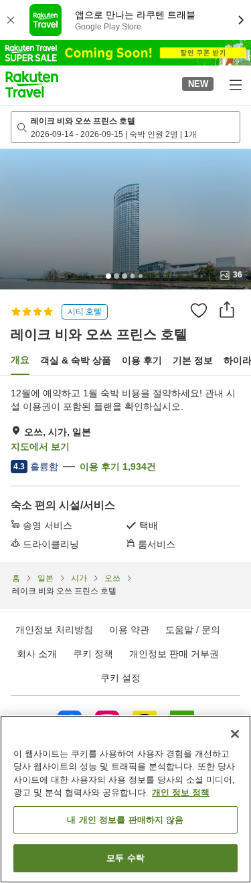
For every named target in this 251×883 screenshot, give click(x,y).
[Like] (198, 310)
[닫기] (235, 734)
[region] (125, 799)
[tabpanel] (125, 468)
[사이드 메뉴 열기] (235, 84)
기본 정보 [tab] (193, 360)
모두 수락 (125, 858)
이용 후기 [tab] (142, 360)
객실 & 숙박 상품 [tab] (75, 360)
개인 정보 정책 (181, 792)
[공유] (227, 309)
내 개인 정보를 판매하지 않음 (125, 820)
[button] (31, 84)
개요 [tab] (20, 359)
